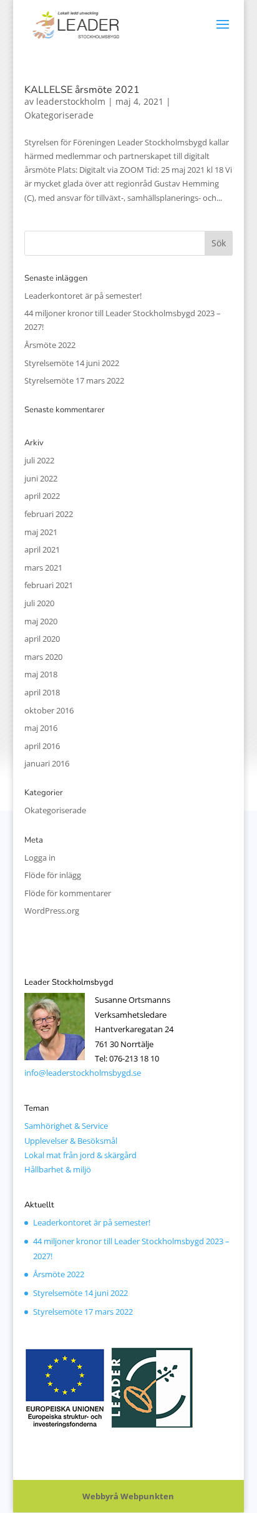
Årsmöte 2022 (49, 344)
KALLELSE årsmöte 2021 (82, 90)
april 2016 (42, 746)
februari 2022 (48, 514)
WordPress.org (51, 910)
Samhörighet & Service (66, 1125)
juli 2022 (39, 460)
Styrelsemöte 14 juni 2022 (71, 363)
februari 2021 (48, 585)
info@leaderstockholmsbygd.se (82, 1072)
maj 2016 (40, 727)
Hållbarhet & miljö (57, 1169)
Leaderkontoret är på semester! (83, 295)
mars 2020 (43, 656)
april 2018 (42, 692)
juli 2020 (39, 603)
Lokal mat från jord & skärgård (80, 1155)
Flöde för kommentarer (67, 893)
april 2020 (42, 638)
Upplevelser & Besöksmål (70, 1140)
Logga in (40, 857)
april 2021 (42, 549)
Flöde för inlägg (52, 875)
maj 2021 (40, 532)
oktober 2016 (49, 710)
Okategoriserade (59, 115)
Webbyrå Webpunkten (128, 1496)
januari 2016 (46, 763)
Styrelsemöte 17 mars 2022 (74, 380)
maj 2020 (40, 621)
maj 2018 (40, 674)
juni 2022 (40, 478)
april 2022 (42, 495)
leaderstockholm (70, 101)
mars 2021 (43, 567)
